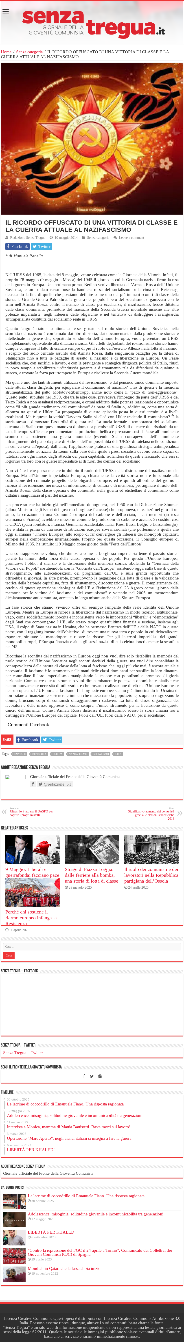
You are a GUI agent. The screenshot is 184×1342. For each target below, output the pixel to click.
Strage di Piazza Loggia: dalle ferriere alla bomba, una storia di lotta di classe (91, 875)
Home (6, 52)
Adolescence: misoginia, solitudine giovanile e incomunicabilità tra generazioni (95, 1214)
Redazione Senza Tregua (27, 237)
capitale (20, 754)
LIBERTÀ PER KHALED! (52, 1232)
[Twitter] (92, 1076)
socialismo (101, 754)
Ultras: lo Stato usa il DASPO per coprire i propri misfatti (31, 812)
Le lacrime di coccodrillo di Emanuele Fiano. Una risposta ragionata (86, 1195)
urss (118, 754)
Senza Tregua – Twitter (18, 1045)
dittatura (39, 754)
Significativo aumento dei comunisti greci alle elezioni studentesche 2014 (151, 813)
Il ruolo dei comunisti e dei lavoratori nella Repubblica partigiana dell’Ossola (151, 875)
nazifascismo (78, 754)
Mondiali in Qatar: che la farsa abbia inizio (64, 1268)
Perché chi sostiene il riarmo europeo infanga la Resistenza (31, 917)
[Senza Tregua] (92, 22)
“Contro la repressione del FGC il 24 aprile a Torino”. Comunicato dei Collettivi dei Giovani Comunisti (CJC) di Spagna (100, 1252)
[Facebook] (84, 1076)
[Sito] (100, 1076)
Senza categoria (29, 52)
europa (57, 754)
